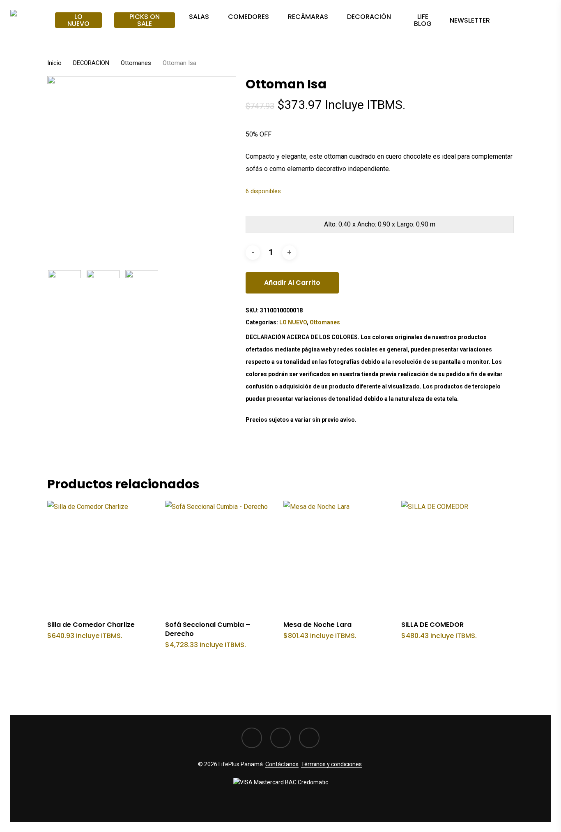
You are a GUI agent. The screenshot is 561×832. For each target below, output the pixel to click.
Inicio (54, 63)
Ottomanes (136, 63)
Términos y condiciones (331, 764)
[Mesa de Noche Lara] (339, 557)
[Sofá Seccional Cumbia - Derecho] (221, 557)
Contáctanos (282, 764)
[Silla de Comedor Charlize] (103, 557)
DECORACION (91, 63)
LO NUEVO (293, 322)
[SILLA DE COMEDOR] (457, 557)
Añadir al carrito (292, 282)
